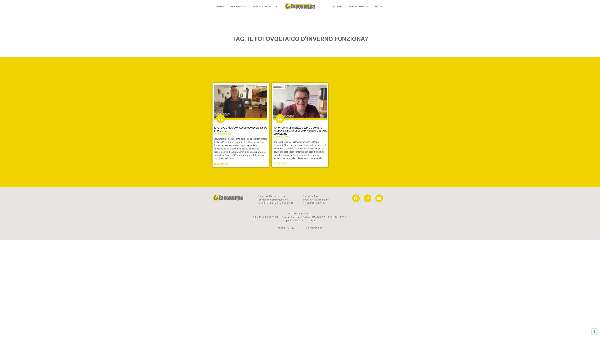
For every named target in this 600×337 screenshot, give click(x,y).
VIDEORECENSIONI (358, 6)
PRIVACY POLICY (314, 228)
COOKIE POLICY (286, 228)
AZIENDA (220, 6)
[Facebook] (356, 198)
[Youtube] (379, 198)
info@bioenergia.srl (320, 199)
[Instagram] (367, 198)
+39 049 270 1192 (315, 203)
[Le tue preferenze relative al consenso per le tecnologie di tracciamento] (595, 332)
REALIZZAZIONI (238, 6)
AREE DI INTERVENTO (263, 6)
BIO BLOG (337, 6)
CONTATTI (379, 6)
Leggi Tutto (221, 164)
